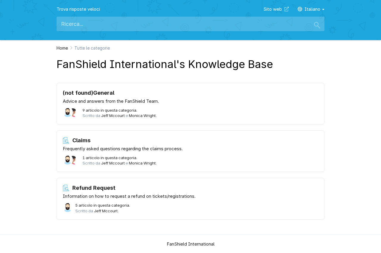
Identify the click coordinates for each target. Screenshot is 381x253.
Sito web (273, 9)
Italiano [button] (313, 9)
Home (62, 47)
